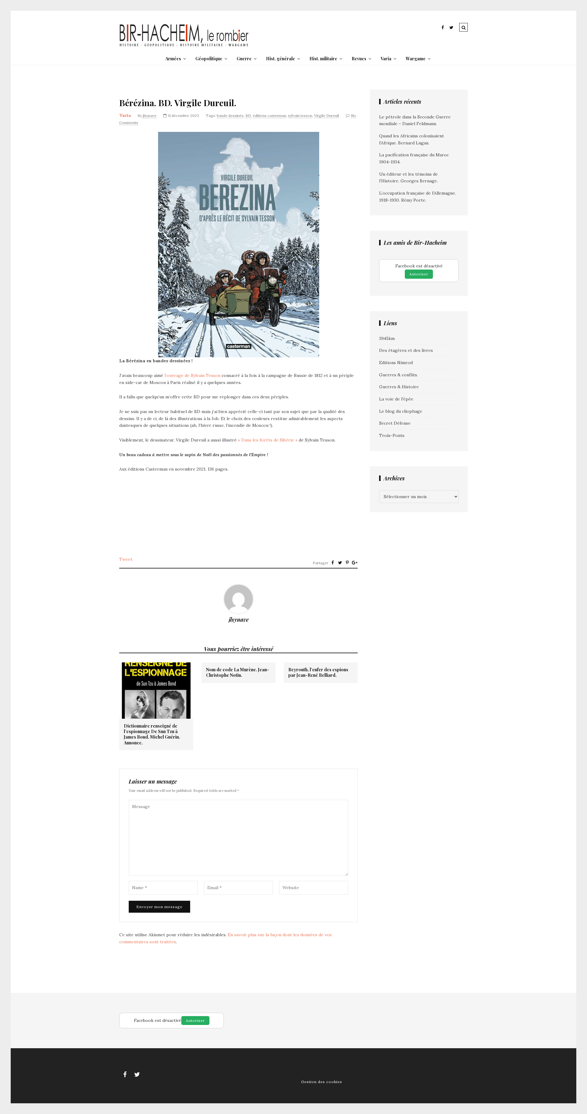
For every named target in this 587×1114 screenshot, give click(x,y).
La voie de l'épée (396, 399)
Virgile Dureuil (326, 115)
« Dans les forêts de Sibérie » (267, 440)
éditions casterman (269, 115)
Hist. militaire (323, 58)
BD (248, 115)
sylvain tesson (300, 115)
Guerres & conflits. (398, 375)
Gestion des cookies (321, 1081)
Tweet (125, 559)
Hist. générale (280, 58)
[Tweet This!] (340, 562)
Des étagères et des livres (406, 350)
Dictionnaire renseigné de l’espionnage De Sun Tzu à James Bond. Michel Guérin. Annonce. (152, 734)
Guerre (244, 58)
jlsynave (150, 115)
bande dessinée (230, 115)
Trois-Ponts (391, 435)
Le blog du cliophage (400, 411)
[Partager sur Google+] (355, 562)
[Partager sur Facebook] (333, 562)
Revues (359, 58)
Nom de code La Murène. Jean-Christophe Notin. (237, 672)
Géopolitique (208, 58)
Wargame (416, 58)
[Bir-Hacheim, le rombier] (184, 46)
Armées (173, 58)
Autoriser (418, 274)
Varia (386, 58)
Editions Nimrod (396, 362)
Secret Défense (395, 423)
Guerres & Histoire (399, 386)
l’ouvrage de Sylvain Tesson (192, 375)
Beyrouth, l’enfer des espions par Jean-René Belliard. (318, 672)
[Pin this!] (347, 562)
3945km (387, 338)
